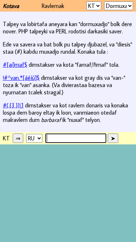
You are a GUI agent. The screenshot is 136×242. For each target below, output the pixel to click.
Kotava (11, 5)
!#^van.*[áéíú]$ (21, 77)
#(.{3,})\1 (13, 105)
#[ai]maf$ (15, 64)
